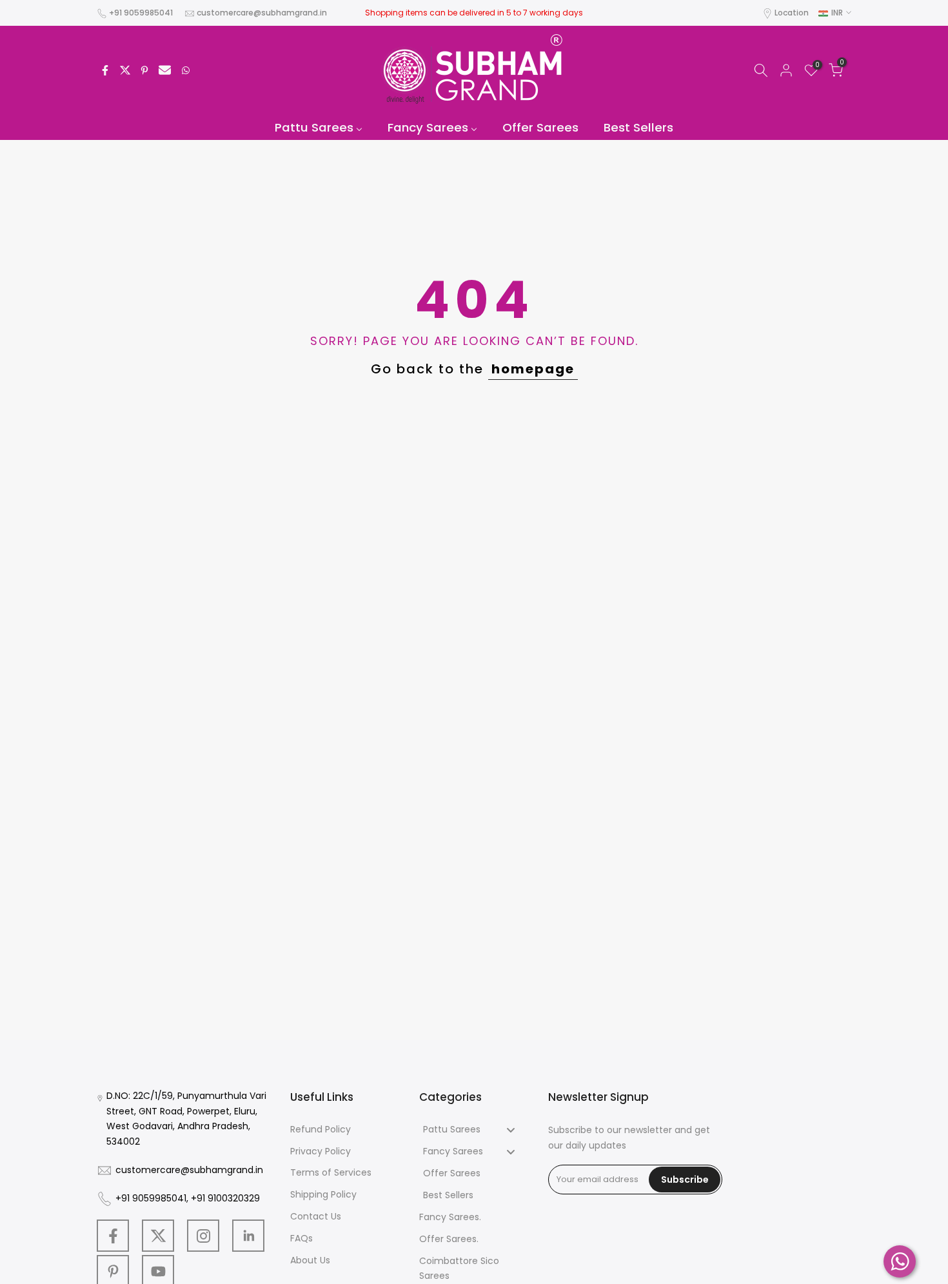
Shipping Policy (323, 1194)
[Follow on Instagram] (203, 1236)
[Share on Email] (165, 70)
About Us (310, 1260)
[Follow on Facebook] (113, 1236)
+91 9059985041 (141, 12)
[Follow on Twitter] (158, 1236)
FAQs (301, 1238)
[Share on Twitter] (125, 70)
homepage (533, 369)
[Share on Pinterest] (144, 70)
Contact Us (315, 1216)
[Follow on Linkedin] (248, 1236)
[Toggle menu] (510, 1129)
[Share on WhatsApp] (186, 70)
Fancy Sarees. (450, 1216)
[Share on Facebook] (105, 70)
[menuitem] (318, 128)
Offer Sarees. (449, 1238)
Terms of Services (330, 1172)
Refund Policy (320, 1129)
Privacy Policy (320, 1151)
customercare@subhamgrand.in (262, 12)
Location (792, 12)
